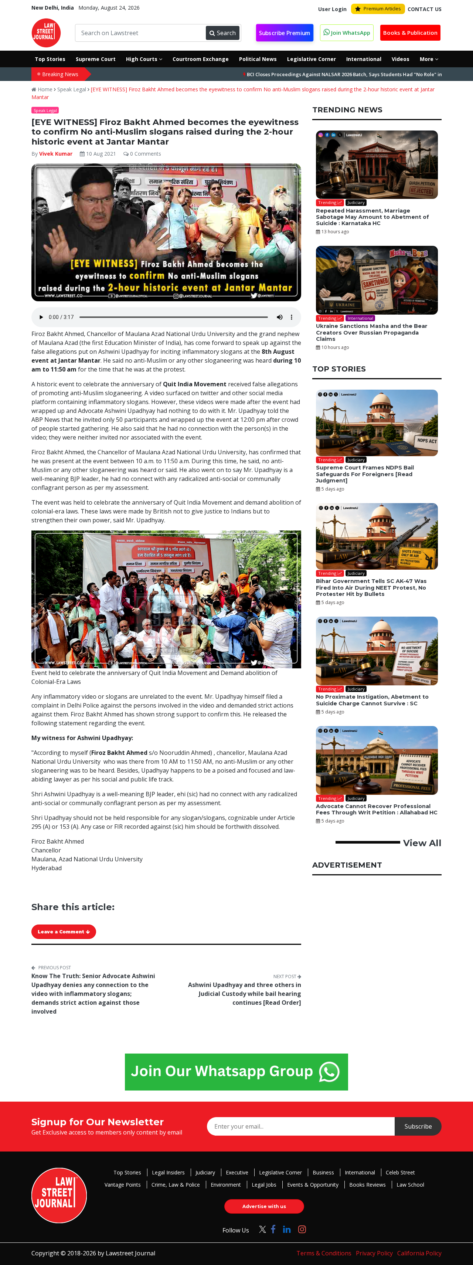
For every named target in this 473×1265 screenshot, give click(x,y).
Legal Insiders (168, 1172)
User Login (332, 9)
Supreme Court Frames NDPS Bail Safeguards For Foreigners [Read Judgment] (365, 474)
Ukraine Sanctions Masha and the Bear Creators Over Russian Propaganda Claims (372, 332)
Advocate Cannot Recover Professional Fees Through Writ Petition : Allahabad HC (377, 809)
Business (323, 1172)
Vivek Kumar (55, 153)
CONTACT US (425, 9)
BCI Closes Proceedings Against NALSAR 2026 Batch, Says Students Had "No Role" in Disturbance (324, 74)
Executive (237, 1172)
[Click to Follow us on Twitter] (259, 1229)
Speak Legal (71, 89)
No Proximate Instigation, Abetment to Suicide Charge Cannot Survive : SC (372, 699)
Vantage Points (123, 1184)
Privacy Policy (374, 1253)
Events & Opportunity (312, 1184)
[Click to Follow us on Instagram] (302, 1229)
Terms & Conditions (323, 1253)
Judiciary (205, 1172)
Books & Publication (410, 32)
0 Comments (145, 153)
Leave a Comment (62, 932)
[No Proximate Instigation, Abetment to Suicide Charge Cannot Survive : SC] (377, 651)
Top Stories (127, 1172)
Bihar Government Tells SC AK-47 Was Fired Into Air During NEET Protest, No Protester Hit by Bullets (371, 587)
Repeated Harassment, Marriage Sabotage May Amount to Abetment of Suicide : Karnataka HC (372, 217)
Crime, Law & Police (176, 1184)
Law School (410, 1184)
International (360, 1172)
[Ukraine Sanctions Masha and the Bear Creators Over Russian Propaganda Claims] (377, 280)
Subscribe (418, 1126)
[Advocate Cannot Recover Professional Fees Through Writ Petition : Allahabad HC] (377, 760)
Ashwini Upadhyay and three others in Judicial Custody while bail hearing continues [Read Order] (244, 994)
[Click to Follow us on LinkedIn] (287, 1229)
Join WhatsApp (350, 32)
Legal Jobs (264, 1184)
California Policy (419, 1253)
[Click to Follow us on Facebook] (273, 1229)
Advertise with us (264, 1206)
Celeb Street (400, 1172)
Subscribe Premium (284, 33)
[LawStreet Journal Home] (46, 32)
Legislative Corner (280, 1172)
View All (422, 843)
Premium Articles (382, 8)
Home (44, 89)
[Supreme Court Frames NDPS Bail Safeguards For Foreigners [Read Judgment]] (377, 423)
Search (226, 33)
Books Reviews (367, 1184)
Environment (226, 1184)
